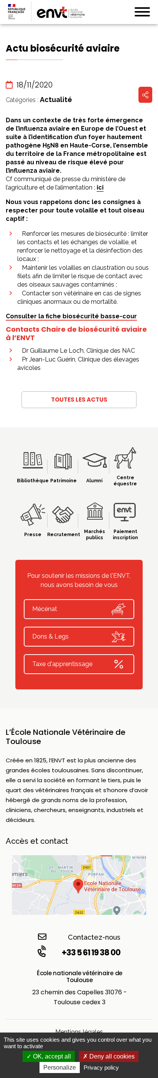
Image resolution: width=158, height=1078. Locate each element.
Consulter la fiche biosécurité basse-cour (71, 316)
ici (100, 187)
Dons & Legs (50, 636)
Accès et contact (37, 841)
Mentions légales (79, 1032)
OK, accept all (51, 1056)
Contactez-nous (94, 937)
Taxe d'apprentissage (62, 664)
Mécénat (44, 609)
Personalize (59, 1067)
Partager (145, 95)
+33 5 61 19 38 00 (91, 952)
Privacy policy (101, 1067)
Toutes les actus (79, 400)
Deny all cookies (111, 1056)
